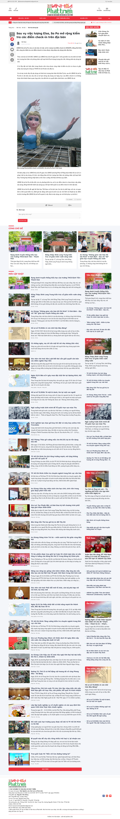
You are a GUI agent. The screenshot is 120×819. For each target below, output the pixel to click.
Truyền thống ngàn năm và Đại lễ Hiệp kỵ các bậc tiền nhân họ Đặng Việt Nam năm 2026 (99, 507)
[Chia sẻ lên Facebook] (12, 44)
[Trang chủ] (11, 18)
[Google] (107, 796)
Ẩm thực (90, 603)
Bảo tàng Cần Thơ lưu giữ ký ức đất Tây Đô (48, 522)
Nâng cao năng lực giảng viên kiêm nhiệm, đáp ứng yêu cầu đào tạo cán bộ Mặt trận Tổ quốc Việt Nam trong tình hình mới (56, 572)
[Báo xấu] (12, 60)
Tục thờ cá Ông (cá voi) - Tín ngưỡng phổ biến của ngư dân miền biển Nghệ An (97, 491)
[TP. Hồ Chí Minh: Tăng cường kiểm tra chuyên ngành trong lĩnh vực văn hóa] (19, 626)
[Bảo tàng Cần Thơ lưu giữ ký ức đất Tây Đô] (19, 527)
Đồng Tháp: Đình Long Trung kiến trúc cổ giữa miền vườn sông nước (58, 256)
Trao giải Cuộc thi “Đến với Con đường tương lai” (50, 754)
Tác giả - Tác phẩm (35, 763)
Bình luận (12, 34)
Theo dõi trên (71, 43)
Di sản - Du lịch (34, 468)
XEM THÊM (45, 769)
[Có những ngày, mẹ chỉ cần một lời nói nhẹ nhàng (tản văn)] (19, 348)
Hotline (16, 10)
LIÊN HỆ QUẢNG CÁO (67, 816)
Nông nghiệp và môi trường (37, 616)
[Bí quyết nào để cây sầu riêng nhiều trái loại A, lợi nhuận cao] (19, 743)
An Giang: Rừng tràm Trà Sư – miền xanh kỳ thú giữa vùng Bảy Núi (99, 395)
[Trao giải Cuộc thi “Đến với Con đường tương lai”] (19, 759)
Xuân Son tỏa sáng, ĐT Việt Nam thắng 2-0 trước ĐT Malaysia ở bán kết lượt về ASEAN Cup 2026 (98, 556)
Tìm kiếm (99, 10)
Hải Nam (23, 42)
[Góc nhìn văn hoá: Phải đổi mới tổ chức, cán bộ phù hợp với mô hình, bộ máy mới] (19, 593)
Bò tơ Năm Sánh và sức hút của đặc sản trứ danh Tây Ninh (98, 651)
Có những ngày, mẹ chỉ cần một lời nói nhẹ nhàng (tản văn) (55, 343)
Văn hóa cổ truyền (95, 473)
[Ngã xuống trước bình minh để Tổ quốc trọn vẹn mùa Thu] (19, 413)
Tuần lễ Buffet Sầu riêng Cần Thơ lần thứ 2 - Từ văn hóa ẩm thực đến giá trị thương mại (99, 637)
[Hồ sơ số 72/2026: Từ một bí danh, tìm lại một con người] (19, 397)
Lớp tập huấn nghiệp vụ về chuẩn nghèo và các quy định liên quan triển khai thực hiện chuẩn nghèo (55, 706)
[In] (12, 54)
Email (10, 10)
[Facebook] (104, 796)
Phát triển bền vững (35, 434)
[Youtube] (110, 796)
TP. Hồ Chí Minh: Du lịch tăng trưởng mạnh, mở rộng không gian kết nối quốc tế (99, 374)
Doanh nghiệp (34, 748)
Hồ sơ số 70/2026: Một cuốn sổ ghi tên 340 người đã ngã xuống (99, 715)
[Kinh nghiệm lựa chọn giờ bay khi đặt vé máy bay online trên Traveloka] (19, 428)
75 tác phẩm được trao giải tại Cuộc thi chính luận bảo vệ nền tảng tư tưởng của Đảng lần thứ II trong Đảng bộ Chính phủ (56, 555)
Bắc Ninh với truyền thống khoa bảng (98, 521)
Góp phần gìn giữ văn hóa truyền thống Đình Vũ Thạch (98, 528)
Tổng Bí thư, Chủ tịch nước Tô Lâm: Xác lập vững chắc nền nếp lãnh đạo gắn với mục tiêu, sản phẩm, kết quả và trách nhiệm (56, 689)
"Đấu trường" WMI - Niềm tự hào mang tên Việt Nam (98, 323)
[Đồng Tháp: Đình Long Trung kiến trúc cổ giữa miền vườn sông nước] (60, 241)
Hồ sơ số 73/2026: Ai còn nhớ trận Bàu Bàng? (49, 328)
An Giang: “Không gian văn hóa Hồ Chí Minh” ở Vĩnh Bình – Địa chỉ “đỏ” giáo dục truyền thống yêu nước (94, 257)
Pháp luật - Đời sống (35, 517)
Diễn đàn (33, 500)
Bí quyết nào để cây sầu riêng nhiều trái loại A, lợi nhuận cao (55, 738)
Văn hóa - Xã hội (13, 250)
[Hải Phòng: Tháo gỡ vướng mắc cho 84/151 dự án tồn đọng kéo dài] (19, 445)
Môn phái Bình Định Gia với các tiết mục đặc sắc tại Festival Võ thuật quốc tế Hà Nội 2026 (99, 579)
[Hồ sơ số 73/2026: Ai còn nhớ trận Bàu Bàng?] (19, 333)
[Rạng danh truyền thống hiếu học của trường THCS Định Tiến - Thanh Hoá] (25, 241)
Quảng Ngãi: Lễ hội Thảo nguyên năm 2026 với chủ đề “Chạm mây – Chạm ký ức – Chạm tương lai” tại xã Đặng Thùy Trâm (98, 624)
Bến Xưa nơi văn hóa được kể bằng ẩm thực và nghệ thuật (99, 644)
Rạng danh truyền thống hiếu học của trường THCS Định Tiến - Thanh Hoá (24, 257)
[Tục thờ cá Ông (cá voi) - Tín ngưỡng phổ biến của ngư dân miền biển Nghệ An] (98, 479)
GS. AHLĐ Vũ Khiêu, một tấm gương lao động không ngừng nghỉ (54, 22)
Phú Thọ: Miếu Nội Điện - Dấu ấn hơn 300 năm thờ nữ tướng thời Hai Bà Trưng (99, 514)
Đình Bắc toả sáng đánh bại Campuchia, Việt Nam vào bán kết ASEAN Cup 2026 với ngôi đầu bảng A (99, 586)
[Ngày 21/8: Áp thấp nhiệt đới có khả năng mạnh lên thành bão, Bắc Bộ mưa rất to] (19, 609)
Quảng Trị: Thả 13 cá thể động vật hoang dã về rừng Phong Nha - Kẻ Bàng (99, 459)
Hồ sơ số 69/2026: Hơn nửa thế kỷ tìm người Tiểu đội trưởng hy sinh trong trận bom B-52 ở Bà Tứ (98, 722)
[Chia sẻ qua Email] (12, 49)
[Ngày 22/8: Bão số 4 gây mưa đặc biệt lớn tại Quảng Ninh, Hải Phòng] (19, 380)
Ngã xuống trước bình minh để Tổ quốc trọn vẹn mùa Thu (54, 408)
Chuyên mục (107, 10)
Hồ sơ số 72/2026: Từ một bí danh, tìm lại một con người (53, 392)
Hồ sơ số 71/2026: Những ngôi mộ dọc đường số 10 (98, 707)
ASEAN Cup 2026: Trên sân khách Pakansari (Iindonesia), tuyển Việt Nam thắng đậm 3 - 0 (99, 593)
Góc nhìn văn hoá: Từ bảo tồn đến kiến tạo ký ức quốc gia (98, 330)
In (70, 205)
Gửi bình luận (22, 220)
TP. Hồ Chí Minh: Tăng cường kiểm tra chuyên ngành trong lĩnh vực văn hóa (98, 444)
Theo (73, 199)
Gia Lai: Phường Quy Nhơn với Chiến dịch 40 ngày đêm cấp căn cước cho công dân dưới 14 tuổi (55, 639)
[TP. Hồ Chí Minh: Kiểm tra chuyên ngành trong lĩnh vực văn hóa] (19, 478)
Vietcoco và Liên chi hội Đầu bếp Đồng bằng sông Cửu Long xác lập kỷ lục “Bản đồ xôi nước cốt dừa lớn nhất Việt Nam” (99, 659)
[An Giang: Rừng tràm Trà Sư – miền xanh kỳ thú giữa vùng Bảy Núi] (19, 542)
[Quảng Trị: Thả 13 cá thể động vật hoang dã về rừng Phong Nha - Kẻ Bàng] (19, 676)
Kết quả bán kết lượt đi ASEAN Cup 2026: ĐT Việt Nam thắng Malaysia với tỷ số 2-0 (99, 572)
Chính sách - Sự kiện (35, 451)
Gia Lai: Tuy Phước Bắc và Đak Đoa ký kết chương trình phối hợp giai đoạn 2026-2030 (99, 437)
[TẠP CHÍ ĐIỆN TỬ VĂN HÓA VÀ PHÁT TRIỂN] (60, 9)
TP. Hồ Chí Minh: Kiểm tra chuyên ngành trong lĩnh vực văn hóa (56, 473)
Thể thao (90, 538)
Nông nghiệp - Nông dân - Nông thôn (39, 387)
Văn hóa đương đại (35, 566)
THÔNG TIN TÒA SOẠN (53, 816)
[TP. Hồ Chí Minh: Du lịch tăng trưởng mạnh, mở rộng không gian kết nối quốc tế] (19, 461)
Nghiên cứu (33, 351)
